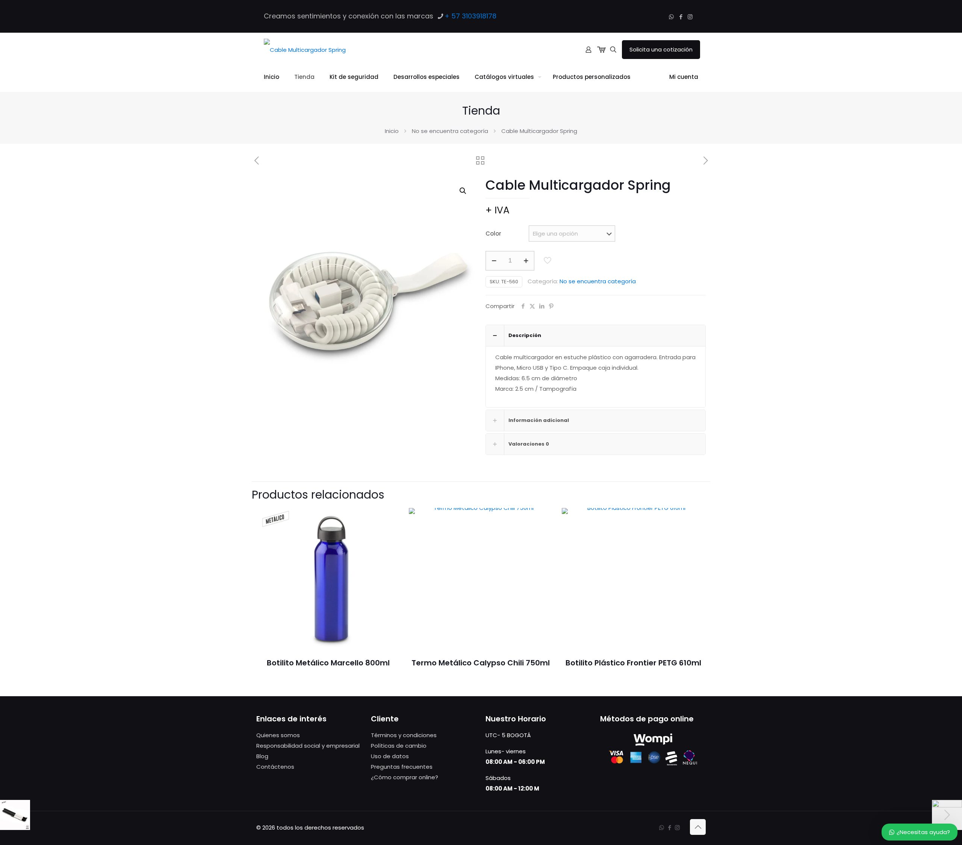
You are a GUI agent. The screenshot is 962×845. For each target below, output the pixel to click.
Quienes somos (278, 735)
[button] (463, 190)
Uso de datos (390, 756)
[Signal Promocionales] (305, 50)
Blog (262, 756)
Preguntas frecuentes (402, 767)
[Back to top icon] (698, 827)
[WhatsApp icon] (671, 17)
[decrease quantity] (494, 261)
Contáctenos (275, 767)
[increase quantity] (525, 261)
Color (493, 233)
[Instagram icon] (690, 17)
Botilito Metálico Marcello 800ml (328, 663)
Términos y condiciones (404, 735)
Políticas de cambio (399, 746)
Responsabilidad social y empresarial (308, 746)
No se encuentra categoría (450, 131)
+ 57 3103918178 (470, 16)
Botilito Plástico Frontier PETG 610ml (633, 663)
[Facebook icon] (681, 17)
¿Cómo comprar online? (404, 777)
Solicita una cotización (661, 49)
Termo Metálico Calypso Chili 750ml (480, 663)
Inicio (392, 131)
